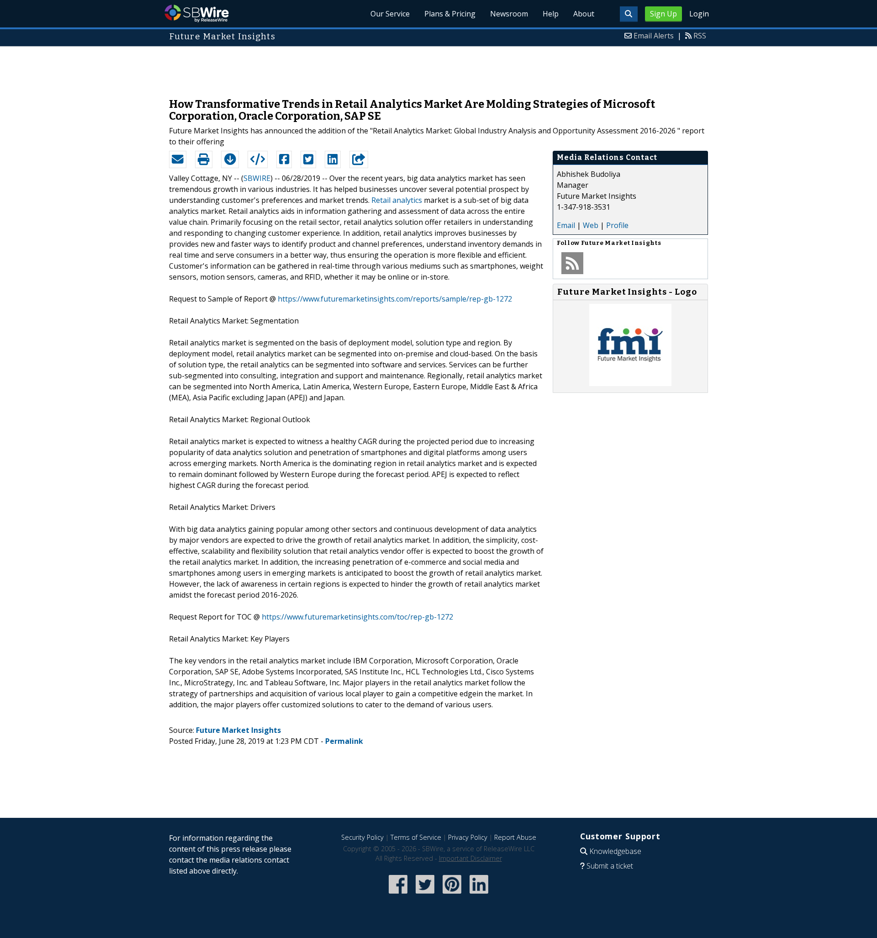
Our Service (390, 14)
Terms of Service (416, 837)
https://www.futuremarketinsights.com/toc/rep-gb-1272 (357, 617)
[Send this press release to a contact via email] (177, 159)
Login (699, 14)
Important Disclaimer (470, 858)
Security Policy (362, 837)
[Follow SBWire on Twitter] (425, 894)
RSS (699, 36)
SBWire (196, 13)
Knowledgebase (615, 851)
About (583, 14)
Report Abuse (515, 837)
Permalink (344, 741)
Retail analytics (396, 200)
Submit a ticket (609, 866)
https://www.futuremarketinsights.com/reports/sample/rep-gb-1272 (395, 299)
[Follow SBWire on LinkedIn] (478, 894)
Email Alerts (654, 36)
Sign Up (663, 14)
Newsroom (509, 14)
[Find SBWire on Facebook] (398, 894)
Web (590, 225)
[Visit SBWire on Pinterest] (452, 894)
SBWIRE (256, 178)
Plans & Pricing (449, 14)
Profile (617, 225)
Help (551, 14)
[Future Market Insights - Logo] (630, 383)
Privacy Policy (467, 837)
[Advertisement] (438, 67)
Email (566, 225)
